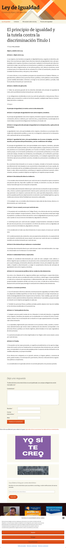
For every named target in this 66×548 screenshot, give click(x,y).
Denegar (33, 537)
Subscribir (13, 497)
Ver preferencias (33, 542)
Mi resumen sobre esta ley (30, 21)
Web (8, 418)
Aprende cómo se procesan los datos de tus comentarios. (42, 429)
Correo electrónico (11, 413)
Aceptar (33, 532)
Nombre (10, 408)
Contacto (16, 21)
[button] (63, 518)
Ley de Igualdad (6, 21)
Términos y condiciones (32, 545)
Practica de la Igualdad (46, 21)
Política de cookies (22, 545)
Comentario (11, 388)
